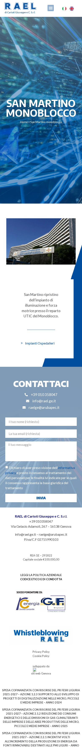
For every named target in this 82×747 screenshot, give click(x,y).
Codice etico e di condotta (41, 579)
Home (24, 122)
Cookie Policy (41, 656)
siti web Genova (41, 673)
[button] (51, 8)
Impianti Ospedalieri (39, 343)
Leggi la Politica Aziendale (41, 575)
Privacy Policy (41, 651)
